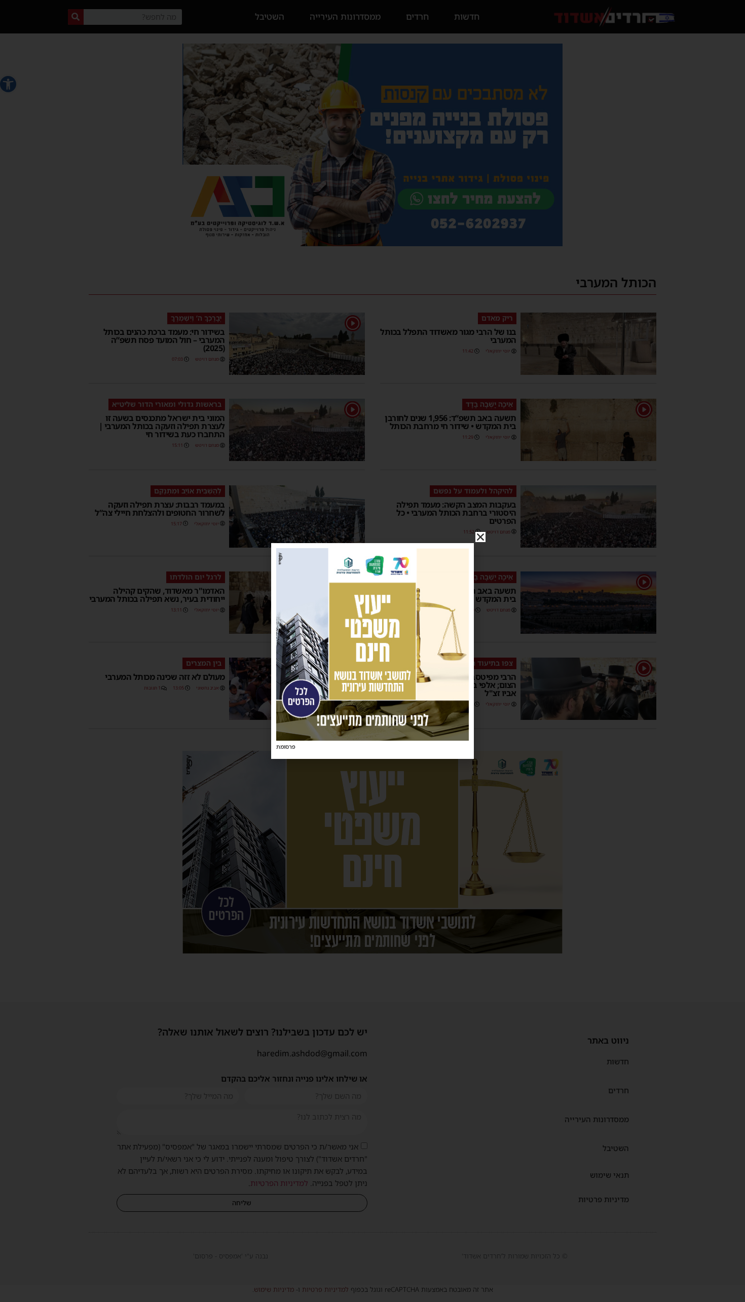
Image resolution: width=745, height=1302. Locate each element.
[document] (372, 651)
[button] (480, 537)
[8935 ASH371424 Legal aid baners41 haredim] (372, 738)
